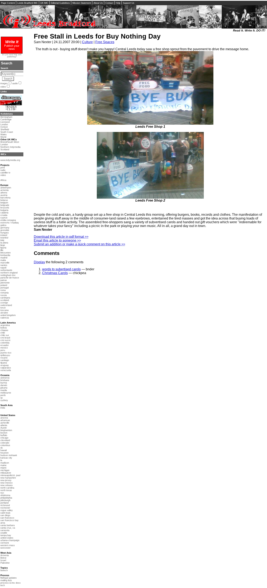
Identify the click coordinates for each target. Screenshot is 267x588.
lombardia (5, 255)
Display (39, 262)
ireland (3, 235)
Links (4, 91)
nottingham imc (8, 275)
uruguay (4, 365)
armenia (4, 190)
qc (1, 397)
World (3, 137)
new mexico (6, 482)
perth (3, 395)
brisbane (4, 380)
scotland (4, 300)
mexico (4, 347)
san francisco (7, 518)
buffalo (3, 435)
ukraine (4, 312)
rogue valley (6, 510)
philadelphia (6, 497)
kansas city (6, 457)
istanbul (4, 237)
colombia (4, 342)
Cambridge (5, 119)
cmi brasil (5, 337)
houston (4, 452)
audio (15, 83)
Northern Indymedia (10, 147)
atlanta (3, 425)
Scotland (4, 149)
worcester (5, 548)
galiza (3, 225)
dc (1, 447)
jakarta (3, 387)
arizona (4, 417)
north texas (6, 490)
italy (2, 240)
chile (2, 332)
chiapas (4, 330)
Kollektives (7, 114)
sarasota (4, 530)
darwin (3, 385)
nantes (3, 265)
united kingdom (8, 315)
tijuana (3, 362)
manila (3, 390)
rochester (5, 508)
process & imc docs (10, 583)
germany (4, 227)
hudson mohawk (8, 455)
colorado (4, 442)
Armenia (4, 555)
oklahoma (5, 495)
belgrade (4, 205)
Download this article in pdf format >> (61, 236)
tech (2, 585)
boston (3, 432)
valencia (4, 317)
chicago (4, 437)
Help (118, 3)
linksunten (5, 252)
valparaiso (5, 367)
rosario (4, 357)
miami (3, 467)
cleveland (5, 440)
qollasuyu (5, 355)
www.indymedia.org (10, 160)
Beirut (3, 558)
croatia (3, 215)
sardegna (5, 297)
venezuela (5, 370)
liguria (3, 247)
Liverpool (5, 122)
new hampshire (8, 477)
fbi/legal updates (8, 578)
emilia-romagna (8, 220)
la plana (4, 242)
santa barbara (7, 525)
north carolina (7, 487)
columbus (5, 445)
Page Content (8, 3)
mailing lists (6, 580)
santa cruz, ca (7, 528)
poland (3, 285)
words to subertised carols (61, 269)
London (4, 124)
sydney (4, 400)
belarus (4, 200)
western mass (7, 545)
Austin (3, 427)
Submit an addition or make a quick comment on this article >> (79, 244)
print (2, 167)
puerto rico (5, 352)
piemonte (5, 282)
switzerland (6, 305)
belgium (4, 202)
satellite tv (5, 172)
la (1, 460)
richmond (5, 505)
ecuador (4, 345)
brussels (4, 207)
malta (3, 260)
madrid (3, 257)
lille (1, 250)
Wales (3, 134)
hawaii (3, 450)
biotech (4, 570)
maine (3, 465)
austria (3, 195)
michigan (4, 470)
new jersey (5, 480)
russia (3, 295)
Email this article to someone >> (57, 240)
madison (4, 462)
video (3, 86)
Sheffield (4, 129)
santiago (4, 360)
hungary (4, 232)
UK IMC (44, 3)
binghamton (6, 430)
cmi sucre (5, 340)
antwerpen (5, 187)
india (2, 407)
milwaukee (5, 472)
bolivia (3, 327)
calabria (4, 212)
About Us (98, 3)
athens (3, 192)
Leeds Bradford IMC (27, 3)
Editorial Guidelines (60, 3)
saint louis (5, 513)
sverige (4, 302)
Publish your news (11, 45)
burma (3, 382)
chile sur (4, 335)
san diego (5, 515)
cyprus (4, 217)
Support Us (128, 3)
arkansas (5, 420)
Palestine (5, 563)
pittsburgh (5, 500)
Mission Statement (81, 3)
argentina (5, 325)
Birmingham (6, 117)
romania (4, 292)
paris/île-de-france (9, 277)
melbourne (5, 392)
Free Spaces (104, 42)
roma (3, 290)
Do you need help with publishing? (11, 56)
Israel (3, 560)
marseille (4, 262)
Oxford (4, 127)
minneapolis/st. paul (10, 475)
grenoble (4, 230)
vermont (4, 543)
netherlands (6, 270)
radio (2, 170)
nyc (2, 492)
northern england (9, 272)
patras (3, 280)
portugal (4, 287)
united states (6, 538)
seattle (3, 533)
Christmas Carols (55, 273)
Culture (87, 42)
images (4, 83)
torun (3, 307)
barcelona (5, 197)
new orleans (6, 485)
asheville (4, 422)
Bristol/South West (9, 142)
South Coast (6, 132)
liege (2, 245)
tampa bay (5, 535)
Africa (3, 180)
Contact (109, 3)
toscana (4, 310)
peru (2, 350)
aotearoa (4, 377)
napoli (3, 267)
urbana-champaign (9, 540)
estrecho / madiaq (9, 222)
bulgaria (4, 210)
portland (4, 502)
